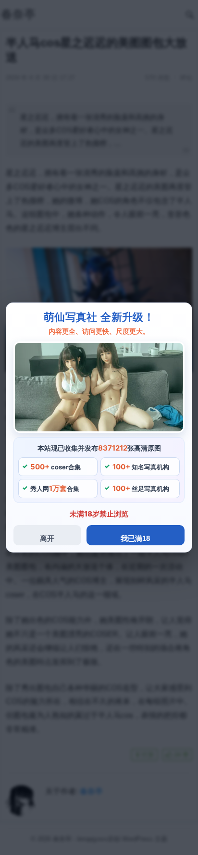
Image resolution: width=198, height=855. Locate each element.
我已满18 (135, 538)
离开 (47, 538)
